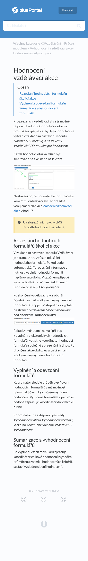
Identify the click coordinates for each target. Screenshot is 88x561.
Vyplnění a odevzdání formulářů (42, 103)
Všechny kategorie (26, 43)
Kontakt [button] (67, 10)
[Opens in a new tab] (44, 524)
